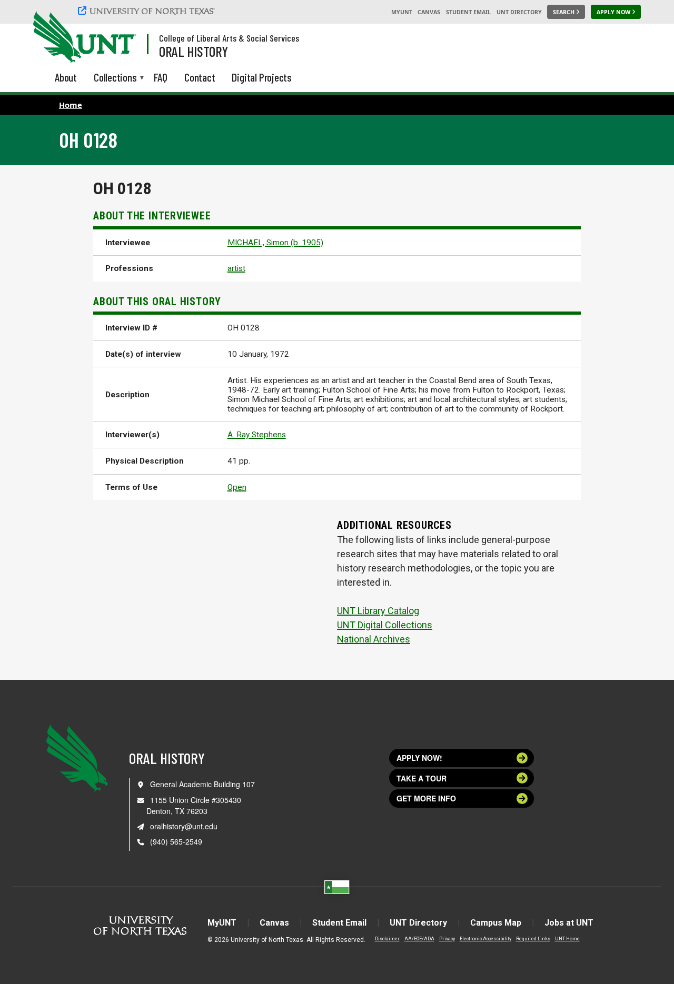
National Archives (373, 639)
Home (70, 104)
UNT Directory (519, 12)
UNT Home (567, 938)
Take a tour (422, 778)
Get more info (426, 798)
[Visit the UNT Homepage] (120, 38)
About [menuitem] (66, 77)
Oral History (193, 51)
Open (236, 487)
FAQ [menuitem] (160, 77)
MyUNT (401, 12)
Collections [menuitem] (115, 78)
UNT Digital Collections (384, 624)
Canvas (429, 12)
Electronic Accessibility (485, 938)
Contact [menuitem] (199, 77)
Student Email (468, 12)
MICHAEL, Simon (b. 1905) (275, 242)
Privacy (447, 938)
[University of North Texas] (148, 10)
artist (236, 268)
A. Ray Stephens (256, 434)
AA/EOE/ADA (419, 938)
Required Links (533, 938)
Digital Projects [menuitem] (262, 77)
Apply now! (419, 757)
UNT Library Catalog (378, 610)
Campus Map (495, 923)
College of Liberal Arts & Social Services (229, 38)
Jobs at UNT (568, 923)
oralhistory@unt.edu (183, 826)
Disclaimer (387, 938)
